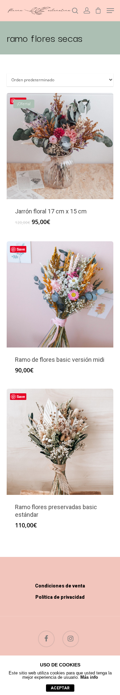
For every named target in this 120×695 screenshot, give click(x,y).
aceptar (60, 688)
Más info (89, 677)
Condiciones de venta (60, 585)
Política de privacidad (60, 597)
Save (21, 249)
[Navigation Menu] (110, 10)
